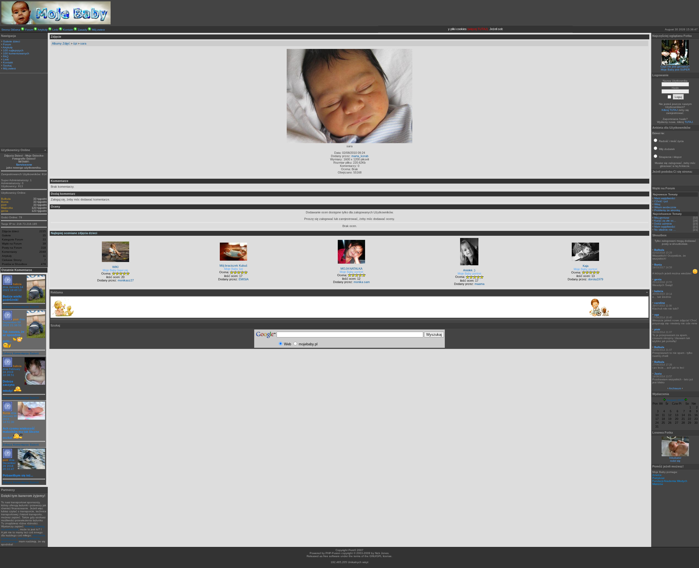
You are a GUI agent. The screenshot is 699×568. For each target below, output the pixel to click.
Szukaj (7, 65)
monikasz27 (126, 280)
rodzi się (675, 460)
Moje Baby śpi (233, 268)
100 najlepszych (13, 50)
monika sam (362, 282)
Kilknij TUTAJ (670, 109)
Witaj (657, 204)
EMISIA (243, 279)
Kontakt (68, 29)
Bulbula (6, 198)
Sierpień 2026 (675, 400)
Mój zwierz (98, 29)
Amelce (657, 474)
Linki (55, 29)
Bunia (4, 201)
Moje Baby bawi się (115, 270)
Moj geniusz (661, 217)
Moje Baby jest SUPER (675, 69)
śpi (75, 43)
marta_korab (359, 156)
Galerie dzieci (11, 41)
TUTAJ (689, 121)
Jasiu (658, 373)
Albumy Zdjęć (61, 43)
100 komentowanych (16, 53)
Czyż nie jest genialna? (675, 66)
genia (4, 210)
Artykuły (43, 29)
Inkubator (675, 457)
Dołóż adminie (663, 223)
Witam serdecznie (665, 207)
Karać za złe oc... (665, 220)
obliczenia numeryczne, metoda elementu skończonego (23, 538)
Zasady (82, 29)
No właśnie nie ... (665, 229)
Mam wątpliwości (664, 198)
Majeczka (7, 207)
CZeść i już (661, 201)
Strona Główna (10, 29)
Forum (29, 29)
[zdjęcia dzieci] (56, 23)
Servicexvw (24, 164)
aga (656, 314)
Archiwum (675, 388)
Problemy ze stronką (667, 210)
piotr (4, 204)
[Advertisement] (24, 111)
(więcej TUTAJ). (471, 29)
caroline (659, 302)
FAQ (5, 56)
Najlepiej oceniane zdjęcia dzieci (74, 233)
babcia (17, 284)
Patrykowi (658, 477)
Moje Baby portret (351, 271)
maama (479, 284)
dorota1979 (595, 279)
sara (83, 43)
